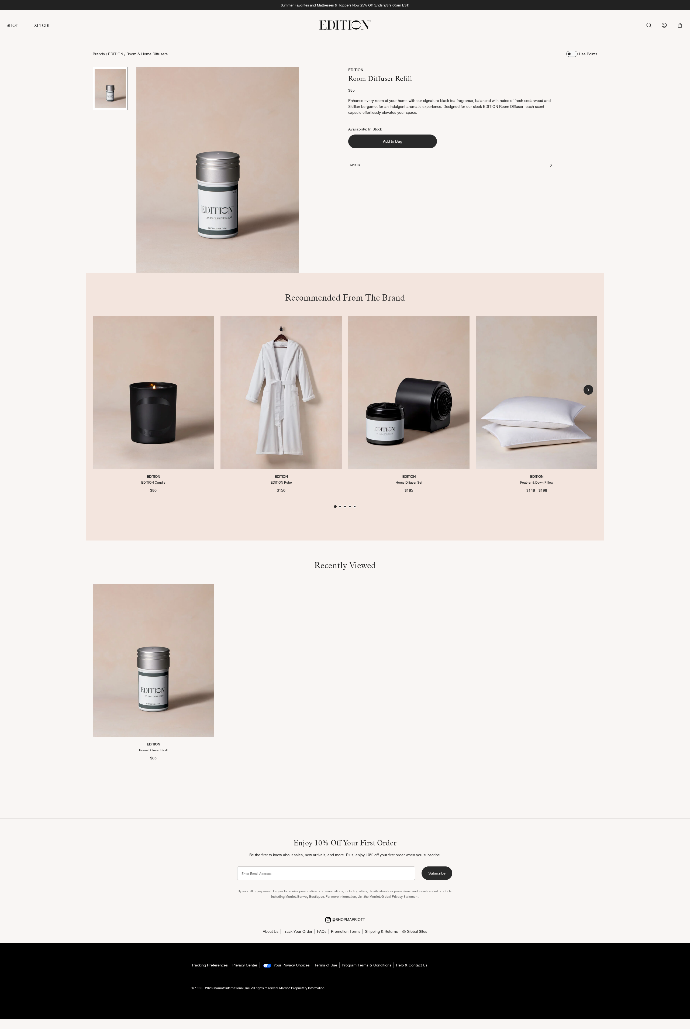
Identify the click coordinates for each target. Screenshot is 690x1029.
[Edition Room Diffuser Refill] (153, 660)
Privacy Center (244, 965)
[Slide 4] (350, 506)
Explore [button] (41, 25)
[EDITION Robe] (281, 392)
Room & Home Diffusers (147, 54)
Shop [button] (12, 25)
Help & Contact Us (411, 965)
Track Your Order (297, 931)
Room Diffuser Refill (153, 750)
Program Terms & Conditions (366, 965)
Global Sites (416, 931)
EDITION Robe (281, 482)
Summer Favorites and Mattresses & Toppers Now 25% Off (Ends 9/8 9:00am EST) (345, 5)
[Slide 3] (345, 506)
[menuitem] (19, 25)
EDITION (115, 54)
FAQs (321, 931)
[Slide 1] (110, 88)
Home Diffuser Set (409, 482)
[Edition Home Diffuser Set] (409, 392)
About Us (270, 931)
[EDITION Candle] (153, 392)
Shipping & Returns (381, 931)
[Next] (588, 390)
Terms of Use (325, 965)
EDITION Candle (153, 482)
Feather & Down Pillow (536, 482)
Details (354, 165)
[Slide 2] (340, 506)
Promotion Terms (345, 931)
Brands (99, 54)
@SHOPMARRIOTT (348, 919)
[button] (680, 25)
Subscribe (437, 873)
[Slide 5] (354, 506)
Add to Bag (392, 141)
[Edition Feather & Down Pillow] (536, 392)
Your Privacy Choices (291, 965)
